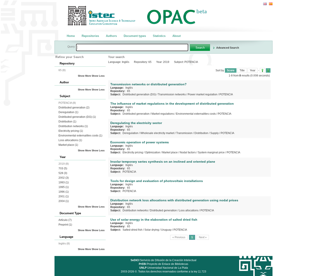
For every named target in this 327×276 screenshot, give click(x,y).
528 (63, 173)
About (176, 36)
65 (128, 91)
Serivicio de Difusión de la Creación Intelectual (163, 260)
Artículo (65, 220)
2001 (64, 196)
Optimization (152, 152)
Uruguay (166, 229)
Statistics (159, 36)
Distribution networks (73, 126)
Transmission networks (172, 94)
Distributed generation (74, 107)
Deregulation (68, 112)
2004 (64, 201)
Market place (68, 144)
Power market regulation (202, 94)
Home (71, 36)
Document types (135, 36)
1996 (64, 191)
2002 (64, 177)
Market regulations (162, 113)
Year (252, 70)
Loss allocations (70, 140)
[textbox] (132, 47)
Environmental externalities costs (80, 135)
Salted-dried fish (132, 229)
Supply (214, 133)
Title (242, 70)
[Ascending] (262, 70)
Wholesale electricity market (157, 133)
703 (63, 168)
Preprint (65, 224)
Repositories (90, 36)
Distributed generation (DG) (77, 116)
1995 (64, 187)
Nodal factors (188, 152)
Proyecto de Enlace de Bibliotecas (163, 264)
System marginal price (211, 152)
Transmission (184, 133)
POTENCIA (226, 94)
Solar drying (151, 229)
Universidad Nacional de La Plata (163, 267)
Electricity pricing (71, 130)
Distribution (67, 121)
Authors (111, 36)
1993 (64, 182)
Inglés (129, 87)
